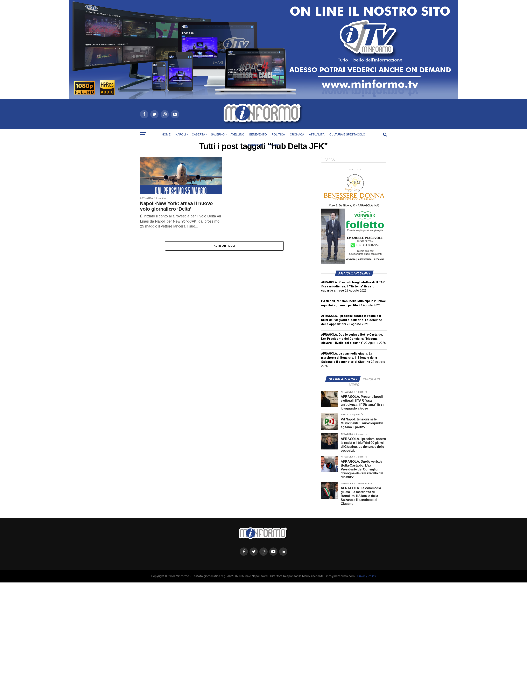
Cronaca (297, 134)
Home (166, 134)
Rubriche (255, 145)
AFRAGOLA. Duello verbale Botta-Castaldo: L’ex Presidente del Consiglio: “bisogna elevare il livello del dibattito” (352, 339)
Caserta (198, 134)
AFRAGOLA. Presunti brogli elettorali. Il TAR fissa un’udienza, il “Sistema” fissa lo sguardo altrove (353, 286)
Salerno (218, 134)
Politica (278, 134)
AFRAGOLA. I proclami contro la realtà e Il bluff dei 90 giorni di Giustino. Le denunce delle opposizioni (351, 320)
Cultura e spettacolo (347, 134)
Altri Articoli (224, 245)
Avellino (237, 134)
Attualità (316, 134)
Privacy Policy (366, 576)
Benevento (258, 134)
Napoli (180, 134)
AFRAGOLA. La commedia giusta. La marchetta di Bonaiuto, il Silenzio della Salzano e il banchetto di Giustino (349, 358)
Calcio (274, 145)
